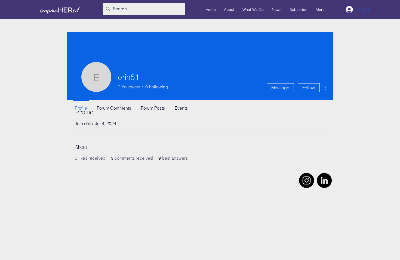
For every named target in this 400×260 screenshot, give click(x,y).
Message (280, 87)
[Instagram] (306, 180)
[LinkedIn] (324, 180)
